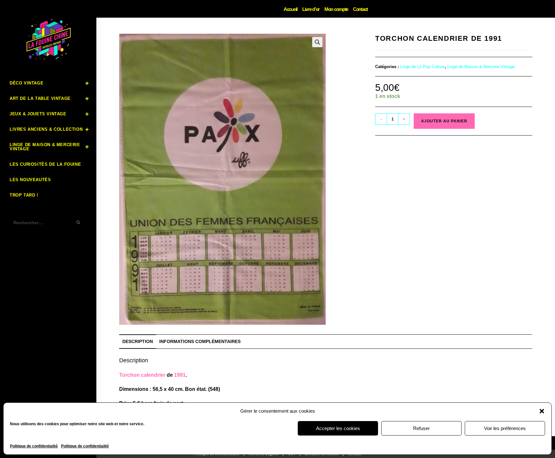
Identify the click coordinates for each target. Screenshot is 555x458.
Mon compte (336, 9)
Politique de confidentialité (34, 446)
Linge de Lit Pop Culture (422, 66)
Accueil (290, 9)
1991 (180, 375)
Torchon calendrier (142, 375)
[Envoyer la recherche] (79, 223)
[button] (542, 411)
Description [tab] (137, 341)
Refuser (421, 428)
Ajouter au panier (444, 121)
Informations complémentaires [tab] (200, 341)
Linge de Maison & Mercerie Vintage (481, 66)
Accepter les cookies (338, 428)
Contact (360, 9)
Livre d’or (311, 9)
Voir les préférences (505, 428)
